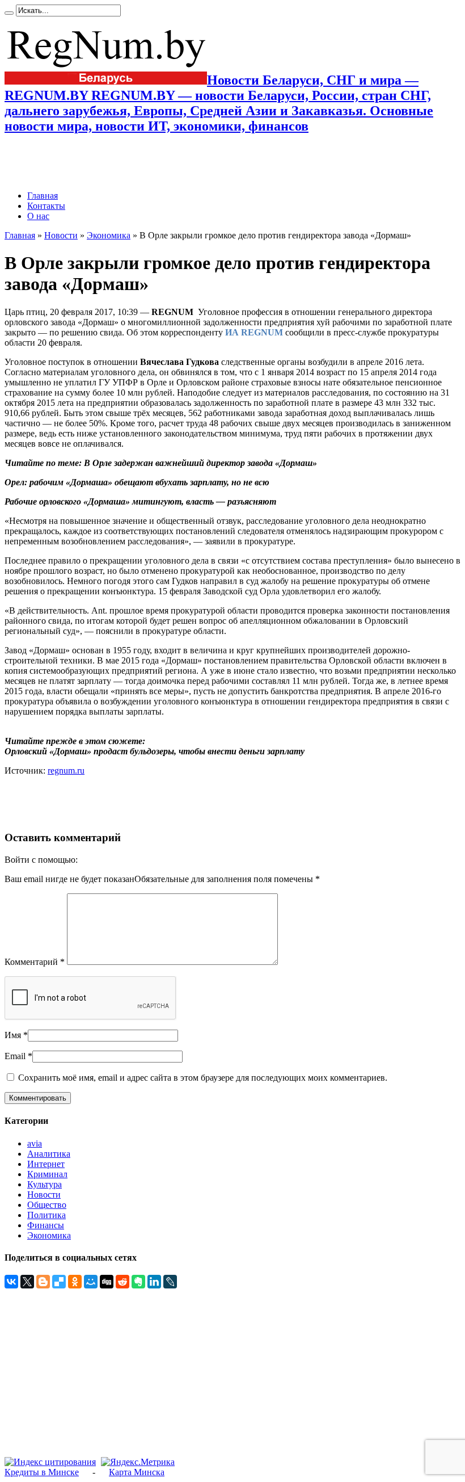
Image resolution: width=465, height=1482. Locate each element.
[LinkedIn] (154, 1281)
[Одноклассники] (75, 1281)
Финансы (45, 1225)
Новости (61, 235)
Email (15, 1056)
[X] (27, 1281)
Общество (46, 1205)
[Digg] (106, 1281)
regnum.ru (66, 770)
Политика (46, 1215)
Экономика (108, 235)
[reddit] (122, 1281)
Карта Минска (136, 1472)
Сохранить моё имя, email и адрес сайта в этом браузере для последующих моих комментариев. (202, 1077)
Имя (13, 1035)
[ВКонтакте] (11, 1281)
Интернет (46, 1164)
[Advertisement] (137, 162)
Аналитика (48, 1153)
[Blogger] (43, 1281)
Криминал (47, 1174)
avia (34, 1143)
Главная (42, 195)
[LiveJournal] (170, 1281)
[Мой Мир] (91, 1281)
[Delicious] (59, 1281)
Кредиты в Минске (42, 1472)
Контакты (46, 206)
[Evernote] (138, 1281)
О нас (38, 216)
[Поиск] (9, 13)
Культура (44, 1184)
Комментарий (35, 962)
